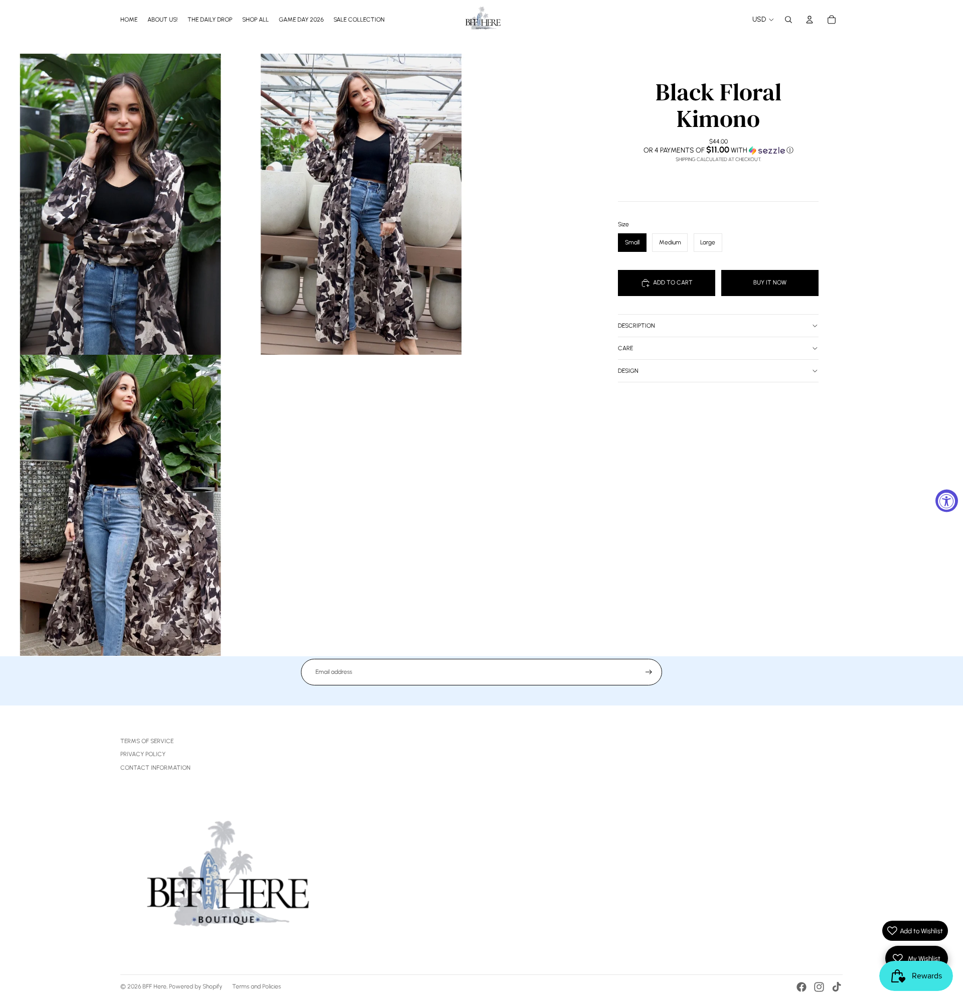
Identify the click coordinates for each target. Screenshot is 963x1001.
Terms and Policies (256, 986)
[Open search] (788, 20)
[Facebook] (801, 987)
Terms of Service (147, 741)
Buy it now (769, 282)
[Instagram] (819, 987)
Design (628, 370)
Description (636, 325)
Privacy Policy (143, 754)
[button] (718, 150)
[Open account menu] (809, 20)
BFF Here (154, 986)
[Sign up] (649, 672)
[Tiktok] (837, 987)
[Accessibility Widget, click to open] (946, 500)
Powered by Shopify (195, 986)
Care (625, 348)
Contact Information (155, 767)
